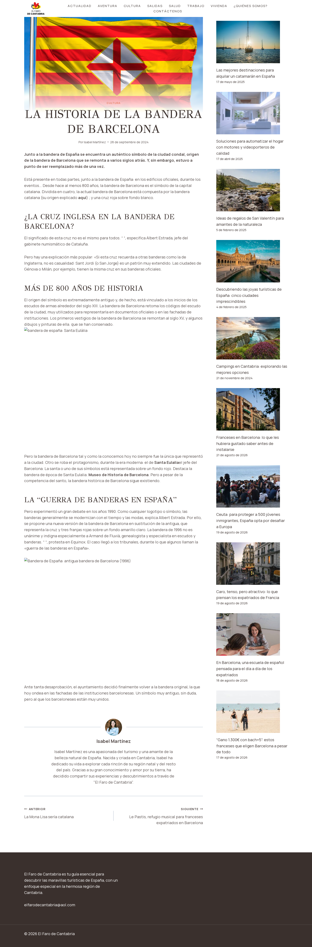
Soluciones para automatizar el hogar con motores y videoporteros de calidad (250, 147)
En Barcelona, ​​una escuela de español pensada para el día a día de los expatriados (250, 668)
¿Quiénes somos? (251, 6)
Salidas (155, 6)
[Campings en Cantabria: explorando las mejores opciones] (252, 338)
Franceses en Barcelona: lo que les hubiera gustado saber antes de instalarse (247, 443)
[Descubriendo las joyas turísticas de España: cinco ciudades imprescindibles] (252, 261)
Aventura (107, 6)
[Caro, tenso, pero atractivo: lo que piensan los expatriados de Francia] (252, 563)
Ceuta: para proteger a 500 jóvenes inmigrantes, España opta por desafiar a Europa (250, 520)
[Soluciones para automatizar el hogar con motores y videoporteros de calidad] (252, 113)
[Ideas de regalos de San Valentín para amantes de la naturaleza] (252, 190)
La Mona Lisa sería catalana (49, 813)
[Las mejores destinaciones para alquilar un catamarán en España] (252, 42)
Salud (175, 6)
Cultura (132, 6)
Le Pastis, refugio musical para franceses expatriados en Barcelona (166, 816)
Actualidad (79, 6)
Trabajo (195, 6)
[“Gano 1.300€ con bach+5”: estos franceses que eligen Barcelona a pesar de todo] (252, 711)
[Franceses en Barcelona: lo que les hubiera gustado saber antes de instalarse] (252, 409)
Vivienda (219, 6)
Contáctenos (167, 11)
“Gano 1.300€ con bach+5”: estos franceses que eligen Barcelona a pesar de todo (251, 746)
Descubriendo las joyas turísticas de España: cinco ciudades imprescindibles (249, 295)
